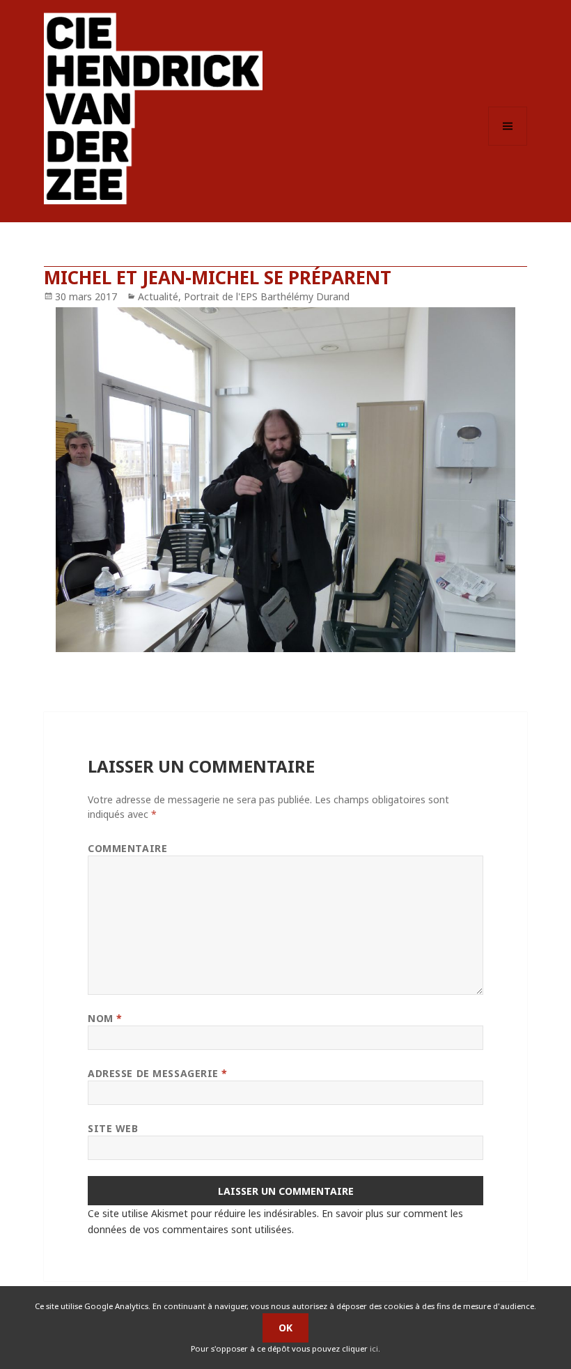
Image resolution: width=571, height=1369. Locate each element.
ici (374, 1348)
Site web (113, 1128)
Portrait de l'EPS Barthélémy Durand (267, 296)
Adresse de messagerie (158, 1073)
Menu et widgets (508, 145)
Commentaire (127, 848)
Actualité (158, 296)
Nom (105, 1018)
